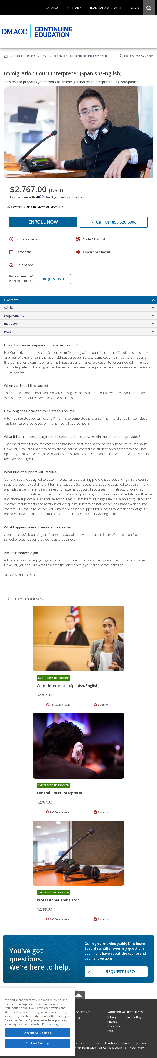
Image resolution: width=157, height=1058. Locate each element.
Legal (44, 56)
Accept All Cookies (37, 1033)
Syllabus (9, 307)
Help (110, 1030)
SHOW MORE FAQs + (19, 575)
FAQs (8, 331)
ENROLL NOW (43, 222)
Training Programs (24, 56)
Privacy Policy (135, 1047)
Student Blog (133, 1017)
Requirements (14, 315)
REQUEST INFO (54, 279)
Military (111, 1017)
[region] (37, 1022)
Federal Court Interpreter (59, 792)
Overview (11, 300)
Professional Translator (58, 899)
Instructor (11, 323)
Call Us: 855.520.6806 (136, 56)
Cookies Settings (38, 1043)
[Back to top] (78, 1011)
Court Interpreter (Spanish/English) (68, 685)
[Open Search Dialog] (149, 7)
